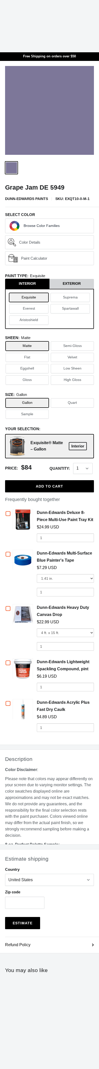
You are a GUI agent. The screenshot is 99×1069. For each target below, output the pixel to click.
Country (12, 869)
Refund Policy (17, 945)
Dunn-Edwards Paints (26, 199)
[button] (49, 226)
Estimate (22, 923)
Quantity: (60, 468)
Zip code (12, 892)
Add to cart (49, 486)
